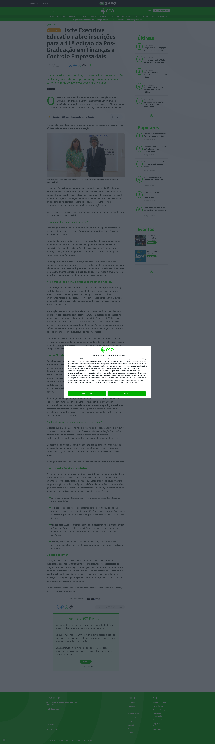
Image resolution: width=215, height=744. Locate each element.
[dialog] (107, 372)
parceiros (87, 359)
